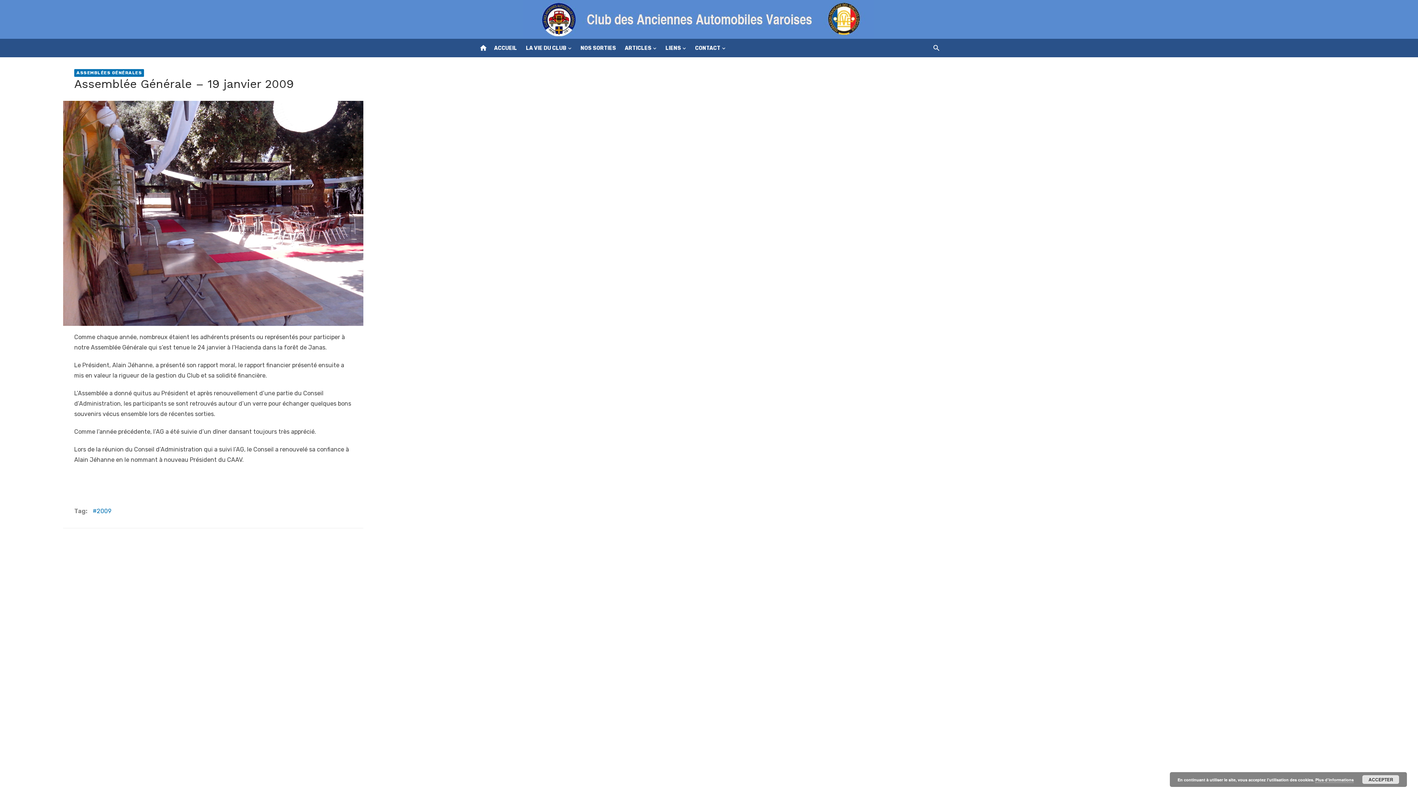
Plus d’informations (1334, 779)
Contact (707, 48)
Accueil (505, 48)
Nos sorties (598, 48)
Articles (638, 48)
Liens (673, 48)
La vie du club (546, 48)
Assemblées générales (109, 72)
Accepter (1381, 779)
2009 (104, 511)
